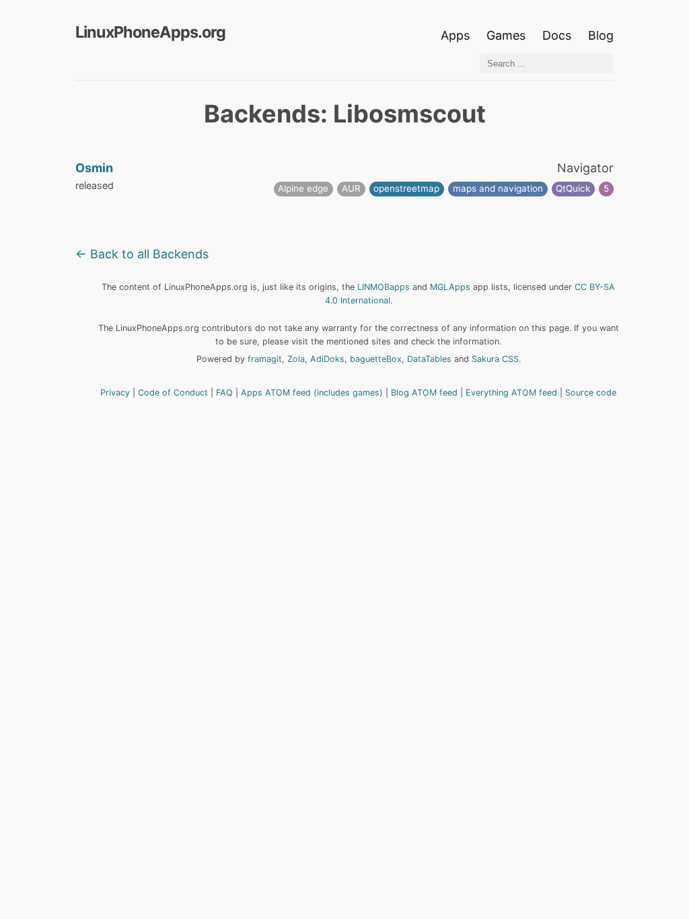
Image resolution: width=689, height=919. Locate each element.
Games (505, 35)
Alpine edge (303, 188)
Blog (601, 35)
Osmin (94, 168)
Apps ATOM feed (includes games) (312, 393)
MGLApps (450, 287)
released (94, 185)
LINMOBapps (383, 287)
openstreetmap (406, 188)
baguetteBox (376, 359)
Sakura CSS (495, 359)
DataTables (429, 359)
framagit (265, 359)
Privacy (115, 393)
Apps (455, 35)
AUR (351, 188)
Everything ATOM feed (511, 393)
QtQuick (573, 188)
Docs (558, 35)
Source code (590, 393)
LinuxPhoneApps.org (150, 32)
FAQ (224, 393)
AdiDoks (327, 359)
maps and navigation (498, 188)
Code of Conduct (173, 393)
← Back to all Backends (142, 254)
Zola (296, 359)
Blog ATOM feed (424, 393)
